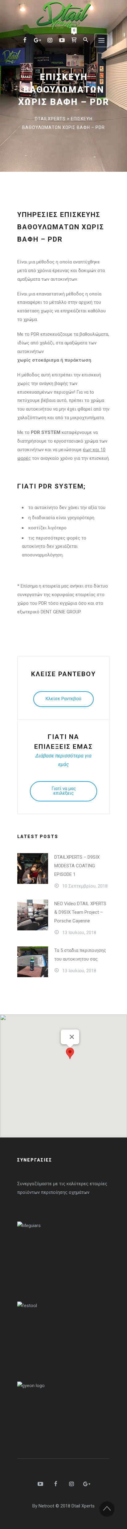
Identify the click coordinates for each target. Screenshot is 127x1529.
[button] (69, 1053)
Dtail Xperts (83, 1506)
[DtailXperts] (63, 15)
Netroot (46, 1506)
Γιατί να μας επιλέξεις (63, 791)
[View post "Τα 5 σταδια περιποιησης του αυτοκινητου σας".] (32, 961)
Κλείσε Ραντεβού (63, 698)
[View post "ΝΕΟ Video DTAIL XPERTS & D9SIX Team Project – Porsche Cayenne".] (32, 915)
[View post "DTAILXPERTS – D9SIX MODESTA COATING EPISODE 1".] (32, 868)
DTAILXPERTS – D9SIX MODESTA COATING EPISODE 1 (77, 865)
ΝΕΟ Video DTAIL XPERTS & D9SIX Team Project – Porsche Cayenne (80, 912)
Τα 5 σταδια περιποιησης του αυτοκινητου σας (80, 955)
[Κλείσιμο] (71, 1036)
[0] (74, 40)
